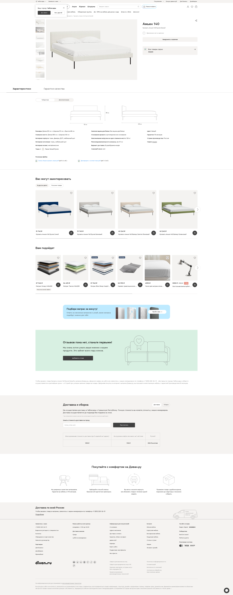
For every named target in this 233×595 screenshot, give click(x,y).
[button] (188, 6)
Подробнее (39, 514)
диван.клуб (113, 540)
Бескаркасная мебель (153, 533)
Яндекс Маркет (183, 527)
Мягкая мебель (151, 527)
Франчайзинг (39, 554)
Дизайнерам (39, 551)
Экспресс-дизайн (152, 547)
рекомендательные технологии (71, 583)
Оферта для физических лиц (118, 561)
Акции (74, 6)
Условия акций (151, 564)
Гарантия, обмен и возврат (118, 537)
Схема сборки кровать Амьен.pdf (48, 160)
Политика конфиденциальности (156, 561)
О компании (113, 527)
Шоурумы (91, 6)
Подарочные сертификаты (118, 550)
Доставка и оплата (115, 533)
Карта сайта (113, 546)
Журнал (82, 6)
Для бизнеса (39, 547)
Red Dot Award (183, 534)
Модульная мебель (152, 537)
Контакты (38, 533)
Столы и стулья (151, 540)
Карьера (112, 543)
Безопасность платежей (154, 567)
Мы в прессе (113, 553)
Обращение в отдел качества (44, 537)
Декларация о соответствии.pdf (90, 160)
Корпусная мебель (152, 530)
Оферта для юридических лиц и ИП (120, 564)
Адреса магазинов (115, 530)
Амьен (154, 142)
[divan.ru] (43, 563)
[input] (119, 6)
